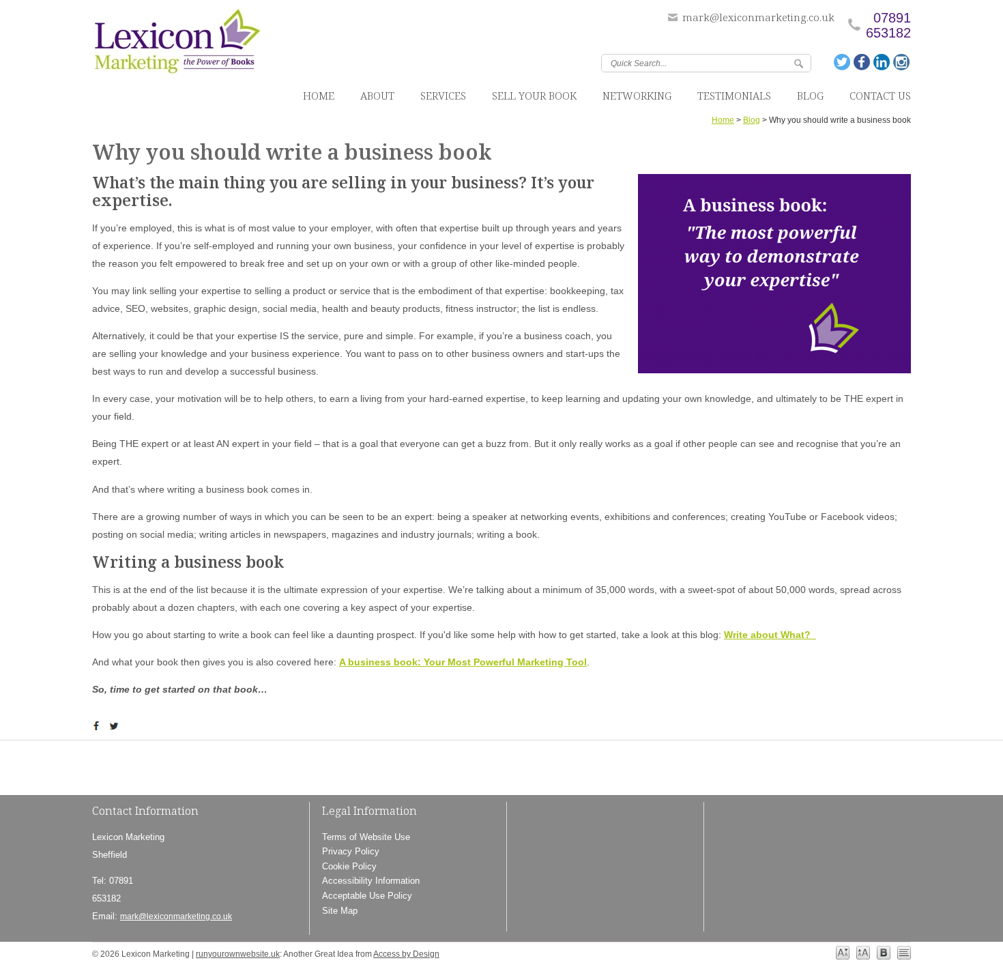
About (377, 95)
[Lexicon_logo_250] (177, 44)
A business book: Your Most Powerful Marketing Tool (463, 661)
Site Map (340, 911)
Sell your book (534, 95)
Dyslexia (883, 952)
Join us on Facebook (862, 62)
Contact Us (880, 95)
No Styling (904, 952)
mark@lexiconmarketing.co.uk (758, 17)
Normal (842, 952)
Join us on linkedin (882, 62)
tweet (116, 726)
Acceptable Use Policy (367, 896)
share (99, 726)
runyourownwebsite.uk (238, 954)
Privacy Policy (350, 851)
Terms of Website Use (366, 837)
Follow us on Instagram (902, 62)
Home (318, 95)
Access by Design (406, 954)
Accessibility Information (371, 881)
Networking (636, 95)
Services (443, 95)
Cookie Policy (349, 866)
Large (863, 952)
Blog (810, 95)
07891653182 (888, 25)
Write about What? (770, 634)
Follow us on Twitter (843, 62)
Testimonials (734, 95)
